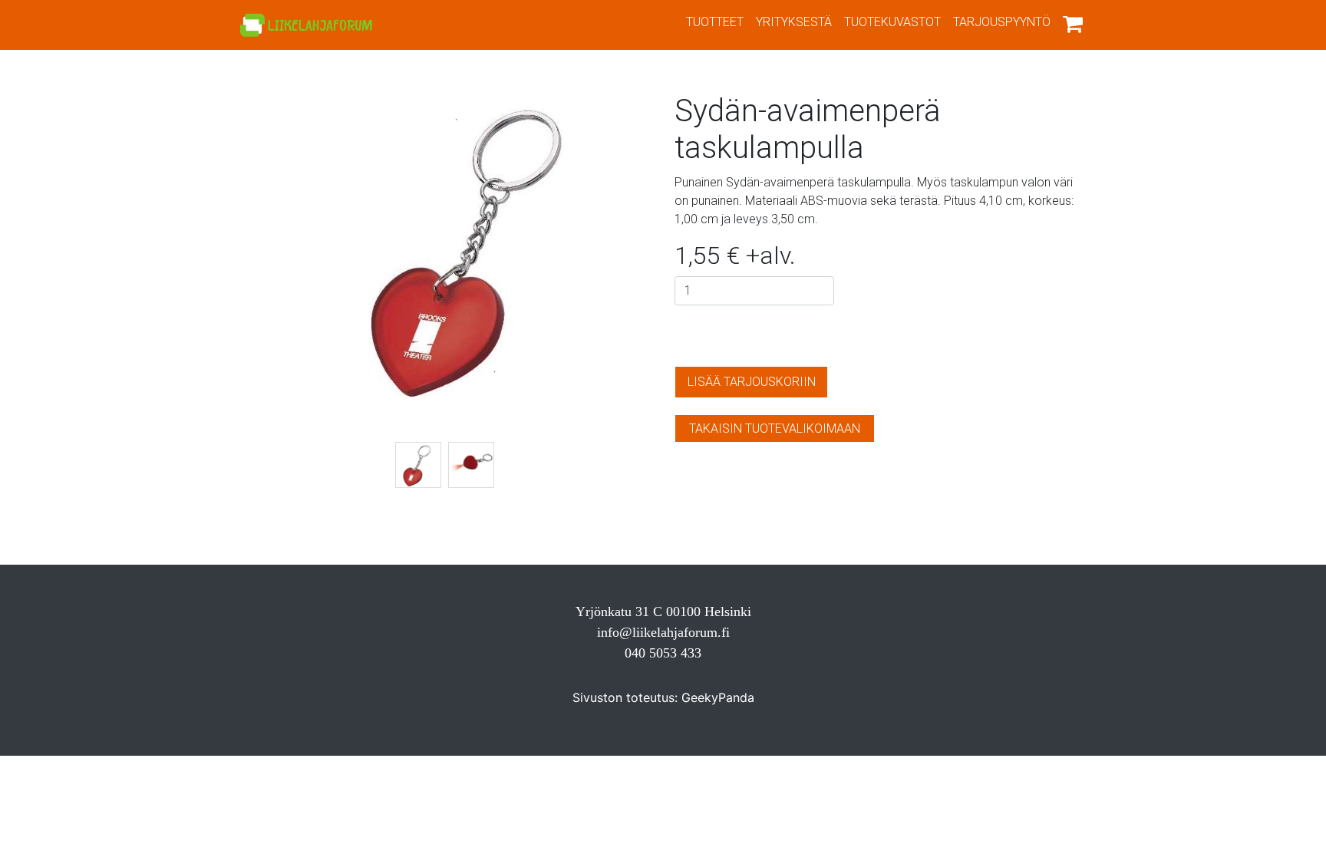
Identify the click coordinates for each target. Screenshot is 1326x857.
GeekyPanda (717, 697)
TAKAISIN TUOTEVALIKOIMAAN (774, 428)
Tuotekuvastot (892, 22)
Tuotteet (715, 22)
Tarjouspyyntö (1002, 22)
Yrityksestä (794, 22)
